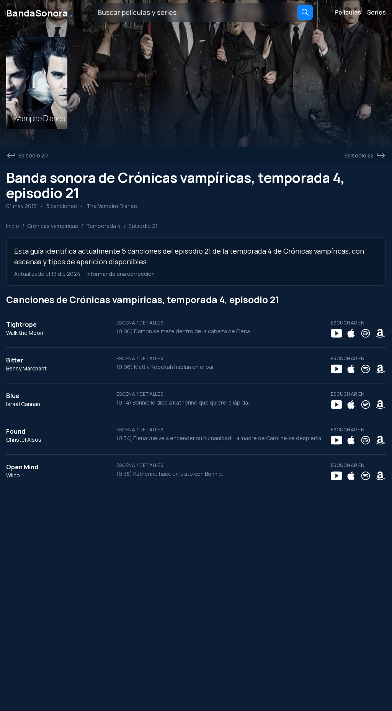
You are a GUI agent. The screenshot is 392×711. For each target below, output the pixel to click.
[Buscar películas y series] (305, 12)
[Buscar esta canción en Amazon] (380, 333)
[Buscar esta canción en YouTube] (336, 333)
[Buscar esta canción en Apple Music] (351, 333)
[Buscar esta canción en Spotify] (365, 333)
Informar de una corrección (121, 273)
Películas (348, 12)
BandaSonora (40, 12)
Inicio (12, 225)
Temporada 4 (103, 225)
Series (376, 12)
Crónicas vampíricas (52, 225)
